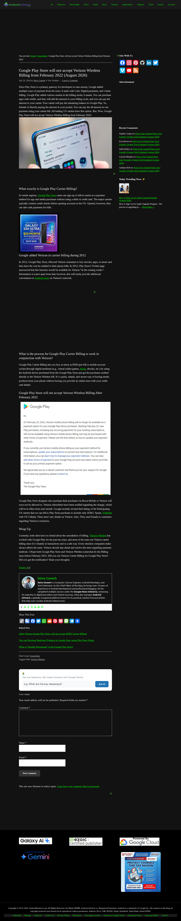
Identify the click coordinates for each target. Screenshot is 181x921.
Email (23, 757)
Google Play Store (47, 195)
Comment (24, 707)
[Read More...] (148, 207)
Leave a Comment (70, 80)
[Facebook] (28, 607)
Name (23, 742)
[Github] (42, 607)
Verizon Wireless (98, 535)
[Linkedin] (35, 607)
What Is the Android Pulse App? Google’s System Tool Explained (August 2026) (139, 160)
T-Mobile (107, 512)
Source (22, 567)
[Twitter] (21, 607)
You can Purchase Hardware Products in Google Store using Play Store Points (56, 640)
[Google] (39, 607)
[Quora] (25, 607)
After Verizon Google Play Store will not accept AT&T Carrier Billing (53, 633)
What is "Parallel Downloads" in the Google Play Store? (46, 647)
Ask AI (102, 684)
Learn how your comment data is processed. (78, 786)
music (83, 368)
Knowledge (35, 656)
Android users (42, 278)
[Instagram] (32, 607)
